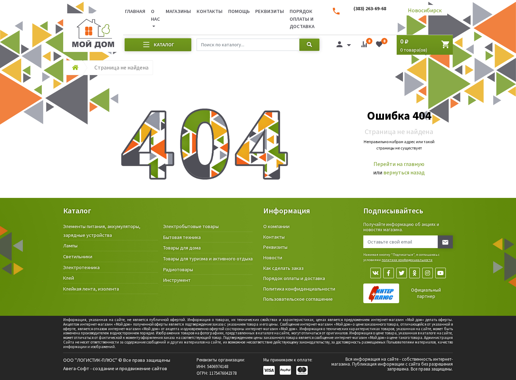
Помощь (239, 11)
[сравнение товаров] (364, 46)
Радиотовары (178, 269)
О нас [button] (155, 15)
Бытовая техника (182, 237)
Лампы (70, 245)
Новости (272, 257)
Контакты (210, 11)
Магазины (178, 11)
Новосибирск (425, 10)
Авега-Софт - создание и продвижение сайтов (115, 368)
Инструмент (177, 280)
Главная (135, 11)
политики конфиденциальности (407, 260)
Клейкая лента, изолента (91, 289)
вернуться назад (404, 172)
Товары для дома (182, 248)
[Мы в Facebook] (388, 273)
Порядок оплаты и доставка (302, 18)
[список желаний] (379, 46)
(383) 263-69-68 (369, 8)
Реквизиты (269, 11)
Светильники (77, 256)
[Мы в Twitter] (401, 273)
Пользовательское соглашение (298, 299)
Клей (68, 278)
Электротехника (81, 267)
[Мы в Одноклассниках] (414, 273)
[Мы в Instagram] (427, 273)
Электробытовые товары (191, 226)
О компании (276, 226)
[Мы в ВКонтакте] (375, 273)
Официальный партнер (426, 293)
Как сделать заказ (283, 268)
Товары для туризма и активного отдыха (208, 258)
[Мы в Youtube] (440, 273)
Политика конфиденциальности (299, 289)
